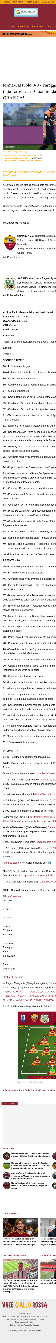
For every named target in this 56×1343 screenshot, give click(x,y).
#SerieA (7, 821)
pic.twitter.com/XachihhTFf (39, 875)
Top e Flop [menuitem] (23, 26)
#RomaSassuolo (43, 794)
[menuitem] (3, 26)
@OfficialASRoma (39, 817)
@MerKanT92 (37, 158)
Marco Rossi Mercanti (15, 158)
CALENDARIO (48, 2)
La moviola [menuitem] (37, 26)
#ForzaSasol (18, 875)
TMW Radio (18, 2)
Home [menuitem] (11, 26)
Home (7, 2)
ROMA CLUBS (33, 2)
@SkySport (16, 977)
